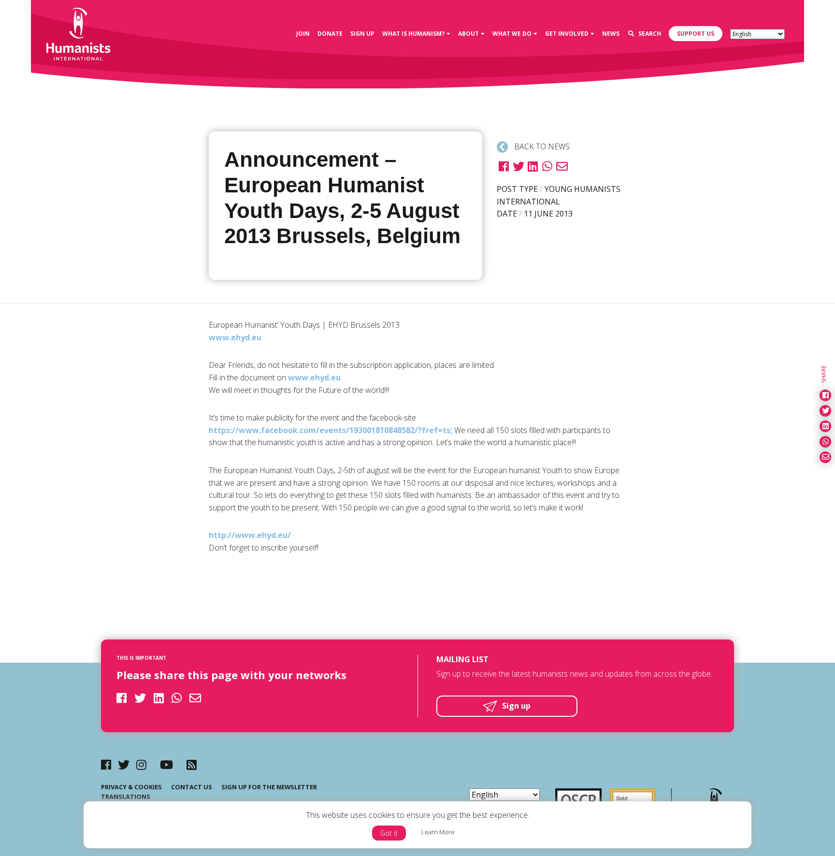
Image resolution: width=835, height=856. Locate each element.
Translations (125, 796)
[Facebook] (106, 764)
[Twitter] (124, 764)
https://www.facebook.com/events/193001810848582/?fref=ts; (330, 430)
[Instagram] (141, 764)
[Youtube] (166, 764)
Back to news (541, 146)
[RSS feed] (192, 764)
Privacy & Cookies (131, 787)
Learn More (438, 831)
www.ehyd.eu (235, 337)
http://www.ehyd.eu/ (250, 535)
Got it (389, 833)
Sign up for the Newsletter (269, 787)
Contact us (191, 787)
